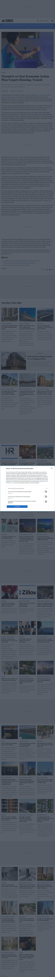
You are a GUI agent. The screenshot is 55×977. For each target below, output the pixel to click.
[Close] (52, 468)
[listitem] (27, 488)
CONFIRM (17, 506)
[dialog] (27, 488)
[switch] (45, 492)
